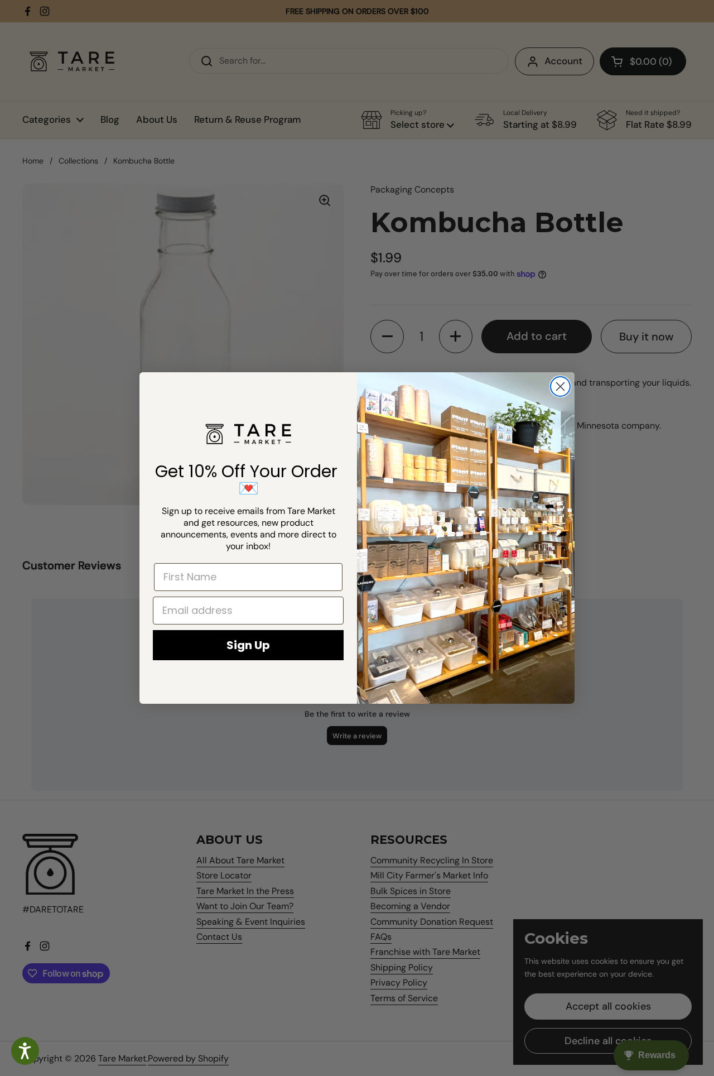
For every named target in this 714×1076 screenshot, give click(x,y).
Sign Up (248, 645)
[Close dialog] (560, 386)
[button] (25, 1051)
